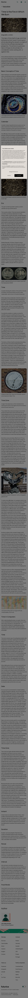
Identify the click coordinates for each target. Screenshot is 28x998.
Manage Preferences (13, 171)
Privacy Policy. (4, 163)
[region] (14, 162)
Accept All (19, 175)
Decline (9, 175)
